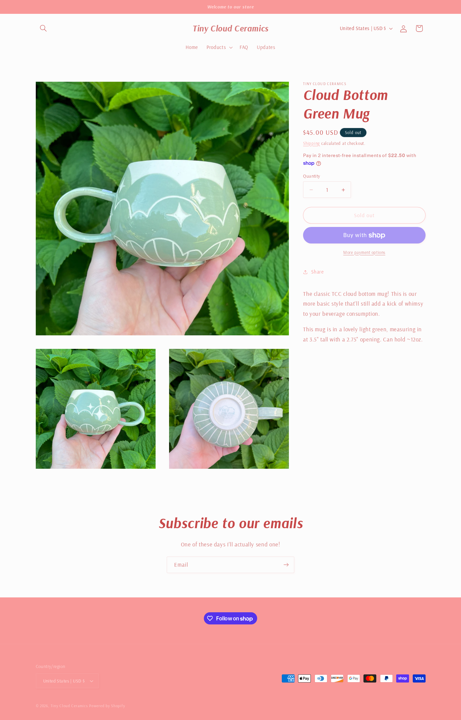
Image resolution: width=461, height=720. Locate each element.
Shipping (311, 143)
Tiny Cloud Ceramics (69, 705)
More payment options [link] (364, 252)
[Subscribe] (286, 565)
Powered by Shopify (107, 705)
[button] (43, 28)
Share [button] (317, 272)
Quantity (311, 176)
